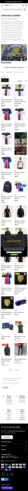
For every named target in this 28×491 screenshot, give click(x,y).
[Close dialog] (26, 235)
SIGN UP (14, 254)
